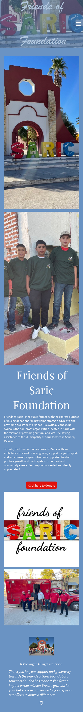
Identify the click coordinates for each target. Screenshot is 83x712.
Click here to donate (41, 485)
